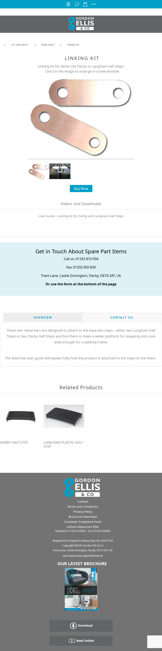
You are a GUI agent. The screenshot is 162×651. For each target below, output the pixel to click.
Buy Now (81, 188)
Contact (82, 502)
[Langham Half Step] (64, 416)
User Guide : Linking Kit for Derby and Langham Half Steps (81, 216)
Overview (43, 317)
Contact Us (121, 317)
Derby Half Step (14, 443)
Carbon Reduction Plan (82, 527)
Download (85, 625)
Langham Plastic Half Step (63, 445)
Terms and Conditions (82, 507)
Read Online (85, 641)
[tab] (42, 317)
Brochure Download (83, 517)
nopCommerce (92, 556)
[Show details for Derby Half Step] (20, 416)
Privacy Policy (82, 512)
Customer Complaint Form (82, 522)
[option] (38, 171)
